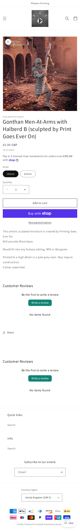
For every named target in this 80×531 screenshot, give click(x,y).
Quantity (7, 182)
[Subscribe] (61, 472)
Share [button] (10, 332)
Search (11, 425)
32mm (28, 174)
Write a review (40, 303)
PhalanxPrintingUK (34, 524)
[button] (5, 18)
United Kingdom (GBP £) (38, 497)
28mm (11, 174)
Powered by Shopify (53, 524)
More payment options (40, 222)
